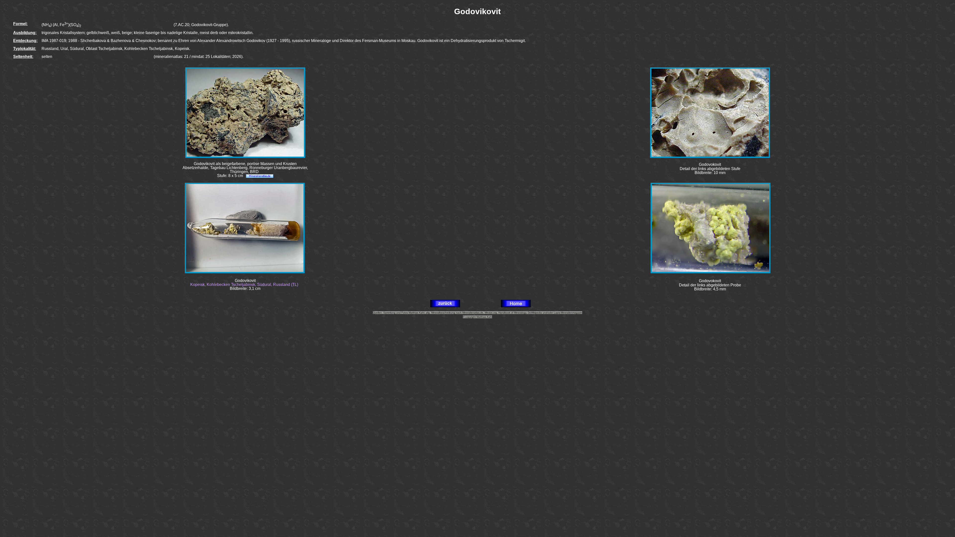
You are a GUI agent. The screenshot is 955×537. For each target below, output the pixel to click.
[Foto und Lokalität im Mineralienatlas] (259, 176)
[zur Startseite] (516, 306)
